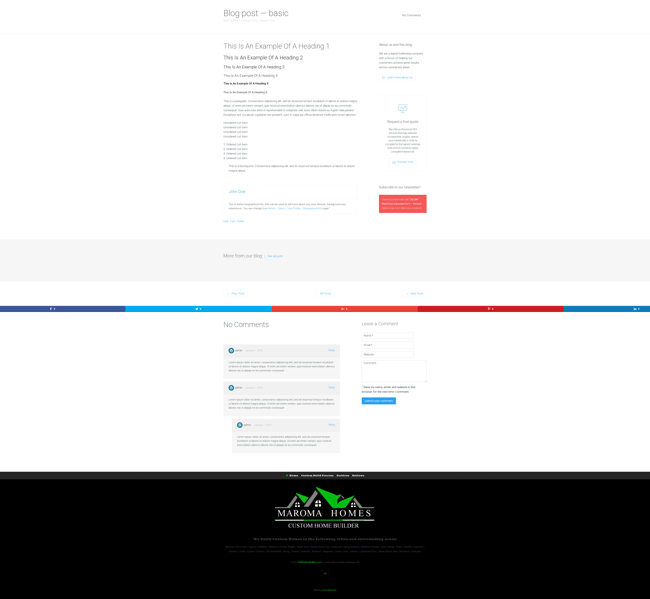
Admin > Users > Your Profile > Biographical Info (295, 208)
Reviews (358, 475)
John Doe (237, 191)
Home (293, 475)
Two (232, 221)
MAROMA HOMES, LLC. (310, 562)
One (225, 221)
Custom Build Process (317, 475)
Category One (249, 20)
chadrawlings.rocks (329, 590)
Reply (332, 350)
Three (240, 221)
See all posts (275, 256)
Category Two (267, 20)
